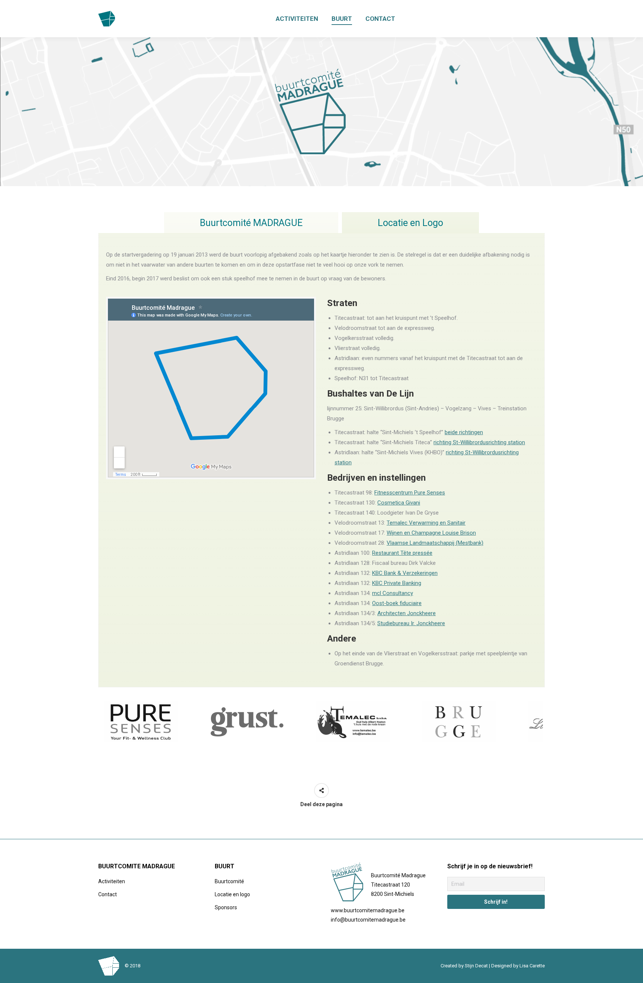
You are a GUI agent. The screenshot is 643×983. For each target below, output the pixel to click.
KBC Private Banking (396, 583)
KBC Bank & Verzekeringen (405, 573)
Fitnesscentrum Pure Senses (409, 492)
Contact (107, 894)
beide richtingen (464, 432)
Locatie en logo (232, 894)
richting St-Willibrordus (461, 442)
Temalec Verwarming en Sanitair (426, 522)
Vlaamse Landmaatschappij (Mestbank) (435, 543)
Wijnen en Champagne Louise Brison (431, 532)
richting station (507, 442)
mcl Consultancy (392, 593)
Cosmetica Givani (398, 502)
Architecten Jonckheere (406, 613)
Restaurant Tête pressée (402, 553)
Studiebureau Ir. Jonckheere (411, 623)
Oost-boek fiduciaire (397, 603)
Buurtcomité (229, 881)
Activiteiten (111, 881)
